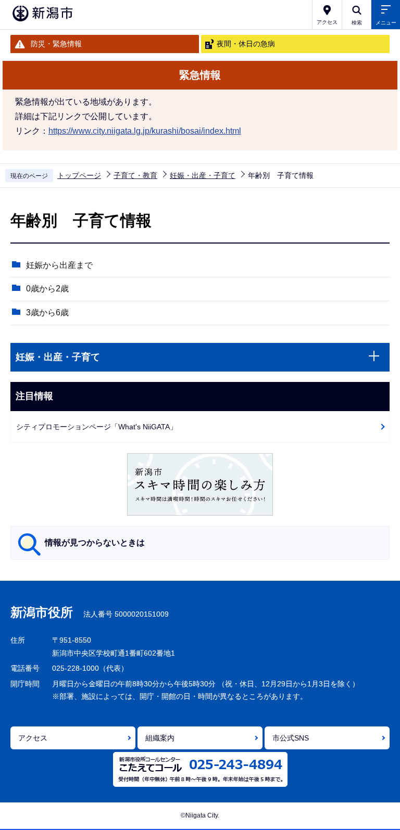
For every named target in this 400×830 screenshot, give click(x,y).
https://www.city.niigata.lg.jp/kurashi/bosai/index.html (144, 130)
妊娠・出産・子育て (202, 175)
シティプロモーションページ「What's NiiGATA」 (96, 427)
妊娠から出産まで (59, 265)
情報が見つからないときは (95, 542)
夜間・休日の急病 (246, 44)
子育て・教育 (135, 175)
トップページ (79, 175)
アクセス (32, 738)
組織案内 (159, 738)
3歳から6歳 (47, 312)
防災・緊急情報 (56, 44)
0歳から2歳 (47, 288)
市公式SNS (290, 738)
